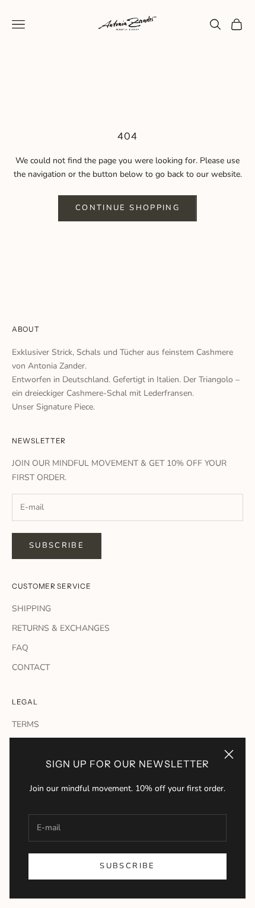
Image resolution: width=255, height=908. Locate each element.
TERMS (25, 724)
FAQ (20, 647)
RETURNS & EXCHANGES (61, 628)
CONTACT (31, 667)
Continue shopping (127, 207)
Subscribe (127, 866)
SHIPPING (31, 608)
